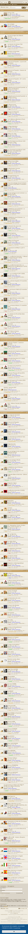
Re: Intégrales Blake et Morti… (15, 479)
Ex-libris (11, 493)
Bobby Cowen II (8, 18)
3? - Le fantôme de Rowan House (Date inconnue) (17, 323)
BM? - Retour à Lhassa (13, 331)
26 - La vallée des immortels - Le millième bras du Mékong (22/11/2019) (17, 265)
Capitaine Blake (11, 28)
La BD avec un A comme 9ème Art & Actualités (16, 829)
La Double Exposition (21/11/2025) (16, 358)
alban (10, 48)
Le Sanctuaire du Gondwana (14, 201)
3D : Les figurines (11, 534)
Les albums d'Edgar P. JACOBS (7, 59)
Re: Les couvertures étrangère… (15, 261)
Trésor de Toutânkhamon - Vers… (19, 630)
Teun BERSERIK (11, 750)
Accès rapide (2, 2)
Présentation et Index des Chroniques (17, 821)
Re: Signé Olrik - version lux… (19, 301)
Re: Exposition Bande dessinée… (15, 833)
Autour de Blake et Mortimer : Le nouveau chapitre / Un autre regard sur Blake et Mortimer (12, 339)
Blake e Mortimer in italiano (14, 863)
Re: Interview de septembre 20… (19, 768)
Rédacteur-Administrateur (16, 15)
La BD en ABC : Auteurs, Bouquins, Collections (16, 837)
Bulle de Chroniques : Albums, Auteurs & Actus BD (12, 819)
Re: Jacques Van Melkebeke (15, 789)
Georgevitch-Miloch (12, 441)
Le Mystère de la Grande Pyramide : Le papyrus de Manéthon (17, 88)
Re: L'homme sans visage (14, 408)
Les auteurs (3, 667)
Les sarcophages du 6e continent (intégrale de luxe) (15, 452)
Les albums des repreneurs (7, 158)
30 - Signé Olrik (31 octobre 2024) (15, 298)
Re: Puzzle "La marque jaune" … (19, 544)
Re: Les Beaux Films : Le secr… (19, 566)
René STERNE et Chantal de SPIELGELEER (14, 713)
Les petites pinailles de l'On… (19, 383)
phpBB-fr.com (16, 913)
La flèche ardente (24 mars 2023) (15, 580)
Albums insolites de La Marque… (19, 518)
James (10, 710)
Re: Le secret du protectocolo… (19, 680)
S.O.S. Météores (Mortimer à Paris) (16, 119)
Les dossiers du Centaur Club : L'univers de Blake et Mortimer (12, 32)
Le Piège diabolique (12, 126)
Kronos (6, 93)
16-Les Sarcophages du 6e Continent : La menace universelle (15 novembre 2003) (17, 184)
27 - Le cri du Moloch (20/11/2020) (16, 273)
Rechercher (4, 4)
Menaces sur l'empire (12, 637)
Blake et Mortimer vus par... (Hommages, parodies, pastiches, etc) (17, 804)
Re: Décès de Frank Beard (18, 799)
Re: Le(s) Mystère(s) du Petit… (15, 92)
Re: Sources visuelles (13, 269)
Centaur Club (10, 12)
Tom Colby (10, 620)
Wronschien (11, 703)
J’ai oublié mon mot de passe (5, 893)
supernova (11, 377)
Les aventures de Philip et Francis (8, 635)
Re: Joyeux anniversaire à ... (15, 17)
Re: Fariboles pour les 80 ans (19, 537)
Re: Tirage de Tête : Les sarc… (15, 456)
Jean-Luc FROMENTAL (12, 765)
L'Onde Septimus (11, 233)
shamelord (7, 480)
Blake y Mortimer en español (14, 870)
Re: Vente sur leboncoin (18, 137)
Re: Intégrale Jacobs (17, 447)
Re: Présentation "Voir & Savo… (19, 616)
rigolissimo (11, 875)
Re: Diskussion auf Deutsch (18, 881)
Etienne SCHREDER (12, 729)
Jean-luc (10, 487)
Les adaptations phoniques (14, 548)
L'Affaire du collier (12, 134)
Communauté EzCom (4, 914)
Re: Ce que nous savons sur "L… (19, 369)
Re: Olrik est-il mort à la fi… (14, 154)
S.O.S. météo (10, 652)
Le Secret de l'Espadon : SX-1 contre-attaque (16, 79)
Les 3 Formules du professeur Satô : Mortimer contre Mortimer (16, 150)
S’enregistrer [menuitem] (26, 2)
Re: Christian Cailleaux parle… (19, 761)
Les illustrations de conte (13, 598)
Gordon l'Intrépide (12, 591)
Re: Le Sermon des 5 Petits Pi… (19, 229)
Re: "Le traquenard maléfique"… (15, 399)
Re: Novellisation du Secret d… (19, 511)
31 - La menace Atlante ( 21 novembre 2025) (17, 306)
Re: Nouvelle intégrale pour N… (19, 425)
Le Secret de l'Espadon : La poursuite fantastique (16, 62)
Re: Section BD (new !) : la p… (19, 824)
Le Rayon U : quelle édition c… (19, 576)
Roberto (10, 733)
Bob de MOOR (11, 676)
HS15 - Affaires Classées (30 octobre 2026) (16, 404)
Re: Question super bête (18, 122)
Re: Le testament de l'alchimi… (19, 559)
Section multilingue (5, 846)
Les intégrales (4, 412)
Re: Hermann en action (18, 814)
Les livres (9, 508)
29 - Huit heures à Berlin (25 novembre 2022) (17, 290)
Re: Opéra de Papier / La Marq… (19, 504)
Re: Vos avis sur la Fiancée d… (19, 354)
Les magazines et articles (13, 515)
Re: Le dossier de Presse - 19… (19, 108)
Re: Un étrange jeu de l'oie (18, 852)
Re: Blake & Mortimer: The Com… (19, 859)
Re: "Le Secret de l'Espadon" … (15, 66)
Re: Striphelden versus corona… (19, 754)
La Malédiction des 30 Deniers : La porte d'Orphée (16, 218)
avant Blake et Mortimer (6, 570)
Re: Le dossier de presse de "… (15, 347)
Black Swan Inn (4, 794)
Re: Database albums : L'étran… (19, 179)
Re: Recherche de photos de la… (19, 115)
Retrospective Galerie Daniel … (19, 709)
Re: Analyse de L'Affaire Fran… (19, 164)
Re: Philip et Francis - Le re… (19, 662)
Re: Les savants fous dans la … (15, 40)
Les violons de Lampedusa (14, 365)
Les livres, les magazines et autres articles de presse (10, 497)
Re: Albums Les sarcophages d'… (19, 463)
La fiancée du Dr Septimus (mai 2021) (16, 351)
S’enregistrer (15, 4)
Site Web (5, 2)
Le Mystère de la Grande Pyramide (16, 429)
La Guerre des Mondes (13, 605)
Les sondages (4, 21)
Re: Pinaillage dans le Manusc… (15, 213)
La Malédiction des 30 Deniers (15, 467)
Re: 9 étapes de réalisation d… (19, 47)
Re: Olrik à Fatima (13, 252)
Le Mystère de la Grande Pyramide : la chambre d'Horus (17, 96)
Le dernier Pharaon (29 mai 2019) (15, 373)
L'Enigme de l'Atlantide (13, 112)
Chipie (10, 595)
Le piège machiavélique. (13, 644)
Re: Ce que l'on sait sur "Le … (15, 327)
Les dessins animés (12, 556)
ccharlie (10, 206)
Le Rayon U (10, 573)
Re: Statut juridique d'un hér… (19, 672)
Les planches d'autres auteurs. (15, 777)
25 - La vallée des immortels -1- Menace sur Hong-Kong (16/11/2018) (17, 257)
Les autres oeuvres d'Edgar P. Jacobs (9, 588)
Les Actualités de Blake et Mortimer (18, 16)
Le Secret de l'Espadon (13, 422)
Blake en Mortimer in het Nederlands (16, 849)
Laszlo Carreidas (8, 262)
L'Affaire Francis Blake (12, 161)
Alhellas (10, 245)
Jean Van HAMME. (11, 684)
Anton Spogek (7, 295)
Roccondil (6, 906)
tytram (10, 278)
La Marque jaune (11, 104)
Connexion (9, 4)
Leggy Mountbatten (8, 223)
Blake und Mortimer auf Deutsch (15, 878)
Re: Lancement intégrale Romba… (19, 418)
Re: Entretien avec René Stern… (15, 717)
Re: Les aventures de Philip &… (19, 648)
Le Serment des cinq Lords (14, 226)
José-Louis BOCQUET (12, 772)
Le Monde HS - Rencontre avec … (19, 687)
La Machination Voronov (13, 168)
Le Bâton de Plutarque (13, 240)
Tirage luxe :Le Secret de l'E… (15, 83)
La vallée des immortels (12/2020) (16, 490)
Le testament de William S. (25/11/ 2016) (16, 248)
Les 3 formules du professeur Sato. (16, 437)
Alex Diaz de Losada (12, 631)
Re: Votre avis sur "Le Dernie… (19, 376)
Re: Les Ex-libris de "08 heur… (15, 294)
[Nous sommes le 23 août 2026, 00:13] (10, 7)
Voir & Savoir (10, 612)
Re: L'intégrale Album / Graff (18, 470)
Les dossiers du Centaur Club (14, 44)
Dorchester (7, 214)
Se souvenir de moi (19, 893)
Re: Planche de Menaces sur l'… (19, 640)
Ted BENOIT (10, 691)
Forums (9, 2)
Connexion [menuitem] (24, 2)
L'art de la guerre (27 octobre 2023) (16, 380)
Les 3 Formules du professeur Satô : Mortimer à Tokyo (16, 141)
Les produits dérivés (5, 523)
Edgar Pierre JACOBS (12, 669)
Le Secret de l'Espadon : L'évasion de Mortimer (16, 71)
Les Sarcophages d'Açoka (13, 460)
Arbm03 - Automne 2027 (10, 387)
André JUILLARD (11, 705)
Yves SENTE (10, 698)
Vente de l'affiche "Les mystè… (19, 746)
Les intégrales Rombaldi (13, 415)
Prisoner (10, 448)
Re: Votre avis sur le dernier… (15, 285)
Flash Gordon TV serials (18, 594)
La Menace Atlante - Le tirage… (15, 310)
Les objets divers (11, 541)
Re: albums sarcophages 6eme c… (16, 189)
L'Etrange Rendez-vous (13, 175)
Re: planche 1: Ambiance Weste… (19, 623)
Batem (11, 808)
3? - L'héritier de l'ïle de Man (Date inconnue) (16, 314)
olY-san (6, 286)
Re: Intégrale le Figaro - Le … (19, 486)
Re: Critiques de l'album (18, 655)
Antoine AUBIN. (11, 721)
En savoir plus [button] (16, 928)
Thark (10, 355)
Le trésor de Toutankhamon (14, 627)
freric (6, 84)
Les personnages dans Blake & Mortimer (15, 36)
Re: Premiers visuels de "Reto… (19, 334)
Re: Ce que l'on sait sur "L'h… (15, 318)
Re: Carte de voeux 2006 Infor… (19, 694)
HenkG (10, 860)
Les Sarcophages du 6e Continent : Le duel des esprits (17, 193)
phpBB (11, 910)
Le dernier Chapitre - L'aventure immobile (15, 343)
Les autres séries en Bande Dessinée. (16, 811)
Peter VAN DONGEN (13, 743)
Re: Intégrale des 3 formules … (19, 440)
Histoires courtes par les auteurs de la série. (17, 395)
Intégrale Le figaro (12, 483)
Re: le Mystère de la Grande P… (15, 100)
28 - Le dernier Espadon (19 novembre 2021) (17, 281)
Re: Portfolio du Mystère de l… (15, 530)
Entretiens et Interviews (13, 51)
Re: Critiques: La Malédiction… (15, 222)
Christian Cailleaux (12, 758)
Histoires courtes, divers (13, 659)
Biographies (10, 500)
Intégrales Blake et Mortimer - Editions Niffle (17, 475)
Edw (9, 853)
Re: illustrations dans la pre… (19, 601)
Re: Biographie (16, 732)
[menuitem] (26, 7)
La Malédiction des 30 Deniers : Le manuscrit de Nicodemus (16, 209)
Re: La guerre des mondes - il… (19, 608)
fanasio (6, 76)
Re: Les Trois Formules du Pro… (15, 145)
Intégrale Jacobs (11, 444)
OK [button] (14, 931)
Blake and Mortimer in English (15, 856)
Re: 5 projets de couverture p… (19, 236)
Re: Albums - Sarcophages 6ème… (16, 197)
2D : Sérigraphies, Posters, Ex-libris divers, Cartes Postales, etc (16, 526)
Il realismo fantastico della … (18, 866)
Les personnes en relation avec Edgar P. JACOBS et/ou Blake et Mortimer (14, 785)
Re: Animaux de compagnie (18, 27)
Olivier (10, 165)
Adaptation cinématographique (15, 563)
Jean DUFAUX (10, 736)
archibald (6, 41)
